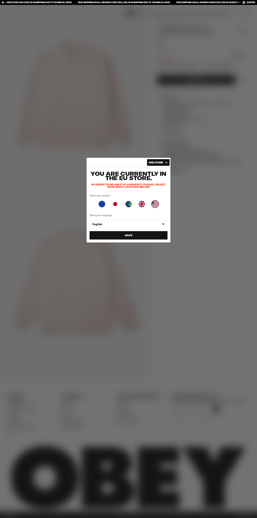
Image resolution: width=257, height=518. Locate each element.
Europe (251, 2)
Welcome (156, 162)
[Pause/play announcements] (3, 2)
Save (128, 235)
